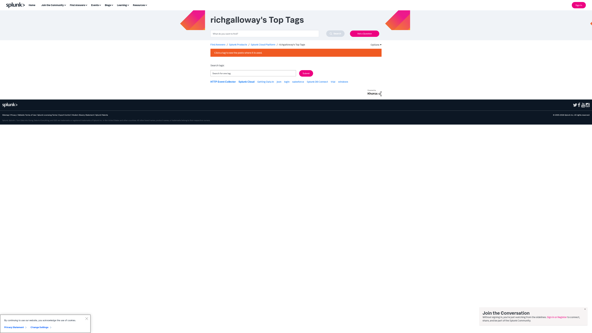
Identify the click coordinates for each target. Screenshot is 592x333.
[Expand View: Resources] (146, 5)
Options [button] (374, 44)
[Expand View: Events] (100, 5)
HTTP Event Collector (223, 81)
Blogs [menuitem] (108, 5)
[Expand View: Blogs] (112, 5)
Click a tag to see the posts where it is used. (238, 52)
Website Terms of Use (27, 115)
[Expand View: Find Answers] (86, 5)
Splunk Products (238, 44)
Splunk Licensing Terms (47, 115)
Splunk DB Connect (317, 81)
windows (343, 81)
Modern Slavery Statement (83, 115)
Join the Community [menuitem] (52, 5)
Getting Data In (265, 81)
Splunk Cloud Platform (263, 44)
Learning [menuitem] (122, 5)
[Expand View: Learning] (128, 5)
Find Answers (217, 44)
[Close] (86, 318)
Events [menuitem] (95, 5)
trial (333, 81)
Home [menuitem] (32, 5)
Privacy (13, 115)
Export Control (65, 115)
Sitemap (5, 115)
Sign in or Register (557, 317)
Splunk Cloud (246, 81)
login (287, 81)
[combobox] (277, 33)
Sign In (579, 5)
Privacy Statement (14, 327)
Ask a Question (364, 33)
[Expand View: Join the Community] (65, 5)
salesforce (298, 81)
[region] (45, 323)
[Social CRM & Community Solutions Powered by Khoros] (375, 92)
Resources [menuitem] (139, 5)
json (279, 81)
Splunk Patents (101, 115)
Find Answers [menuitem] (77, 5)
